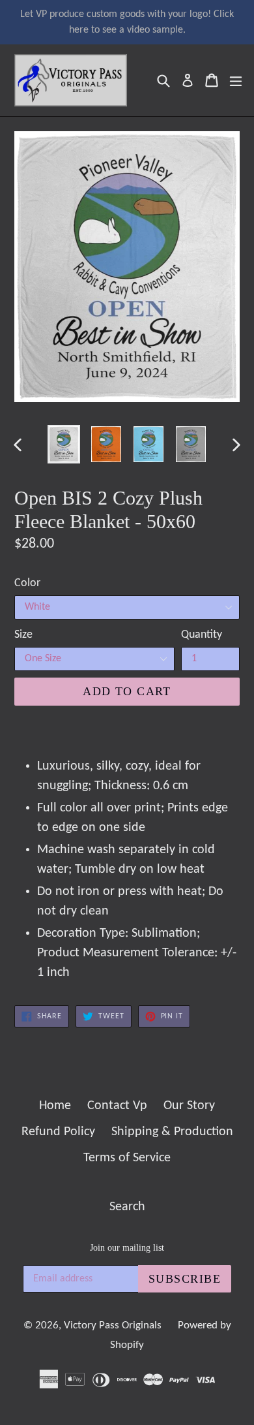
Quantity (201, 635)
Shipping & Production (172, 1131)
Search (127, 1207)
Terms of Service (127, 1158)
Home (55, 1105)
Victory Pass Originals (113, 1325)
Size (23, 635)
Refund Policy (58, 1131)
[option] (63, 444)
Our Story (189, 1105)
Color (27, 583)
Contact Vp (117, 1105)
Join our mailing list (127, 1248)
